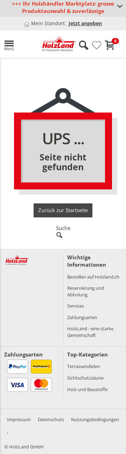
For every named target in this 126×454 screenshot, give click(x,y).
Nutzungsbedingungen (95, 419)
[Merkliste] (97, 45)
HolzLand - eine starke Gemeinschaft (90, 331)
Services (75, 306)
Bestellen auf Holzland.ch (93, 277)
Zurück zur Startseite (63, 210)
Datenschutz (51, 419)
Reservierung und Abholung (85, 291)
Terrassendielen (83, 366)
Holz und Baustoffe (87, 389)
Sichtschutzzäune (85, 378)
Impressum (19, 419)
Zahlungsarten (82, 317)
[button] (18, 44)
